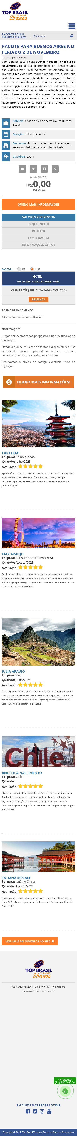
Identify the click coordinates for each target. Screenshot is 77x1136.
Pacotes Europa (63, 24)
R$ (23, 269)
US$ (37, 269)
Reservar (38, 299)
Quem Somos (64, 16)
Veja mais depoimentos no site (28, 941)
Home (69, 7)
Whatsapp (55, 169)
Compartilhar (44, 169)
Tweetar (33, 169)
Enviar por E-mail (22, 169)
